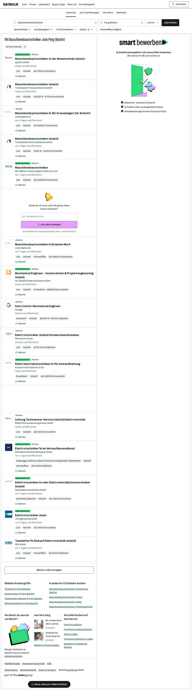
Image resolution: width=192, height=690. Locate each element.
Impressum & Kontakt (33, 663)
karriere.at (71, 619)
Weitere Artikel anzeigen (46, 645)
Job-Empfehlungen (89, 12)
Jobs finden (170, 22)
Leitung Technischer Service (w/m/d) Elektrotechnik (50, 419)
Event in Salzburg (73, 624)
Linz (18, 71)
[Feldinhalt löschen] (95, 22)
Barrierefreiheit (28, 670)
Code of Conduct (47, 670)
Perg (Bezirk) (56, 39)
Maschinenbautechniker (25, 39)
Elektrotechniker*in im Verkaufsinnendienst (45, 448)
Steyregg (21, 460)
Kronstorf (21, 318)
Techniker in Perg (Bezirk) (17, 589)
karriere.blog (42, 615)
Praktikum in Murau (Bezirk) (78, 629)
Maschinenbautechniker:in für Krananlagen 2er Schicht (53, 113)
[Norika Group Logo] (18, 676)
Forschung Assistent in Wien (78, 639)
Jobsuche (71, 12)
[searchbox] (49, 216)
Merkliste (121, 12)
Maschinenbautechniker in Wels (65, 602)
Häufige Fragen (12, 663)
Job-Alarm (107, 12)
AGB (49, 663)
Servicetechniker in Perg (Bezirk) (21, 603)
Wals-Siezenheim (72, 460)
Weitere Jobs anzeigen (49, 570)
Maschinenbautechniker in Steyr (66, 597)
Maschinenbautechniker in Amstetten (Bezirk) (68, 591)
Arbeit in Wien (71, 634)
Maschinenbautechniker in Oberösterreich (71, 606)
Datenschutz (11, 670)
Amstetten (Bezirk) (26, 498)
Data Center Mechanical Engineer (38, 306)
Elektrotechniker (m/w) (30, 515)
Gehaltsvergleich (13, 656)
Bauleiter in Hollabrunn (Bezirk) (75, 646)
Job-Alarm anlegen (50, 224)
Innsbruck (32, 460)
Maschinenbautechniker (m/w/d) (36, 84)
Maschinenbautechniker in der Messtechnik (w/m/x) (50, 58)
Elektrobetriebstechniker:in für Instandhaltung (47, 364)
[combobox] (55, 22)
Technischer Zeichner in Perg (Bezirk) (23, 598)
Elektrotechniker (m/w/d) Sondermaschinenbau (47, 335)
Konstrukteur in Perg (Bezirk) (19, 593)
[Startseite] (12, 4)
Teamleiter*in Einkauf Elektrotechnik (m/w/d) (45, 540)
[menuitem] (24, 30)
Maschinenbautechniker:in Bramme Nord (42, 244)
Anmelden (181, 4)
